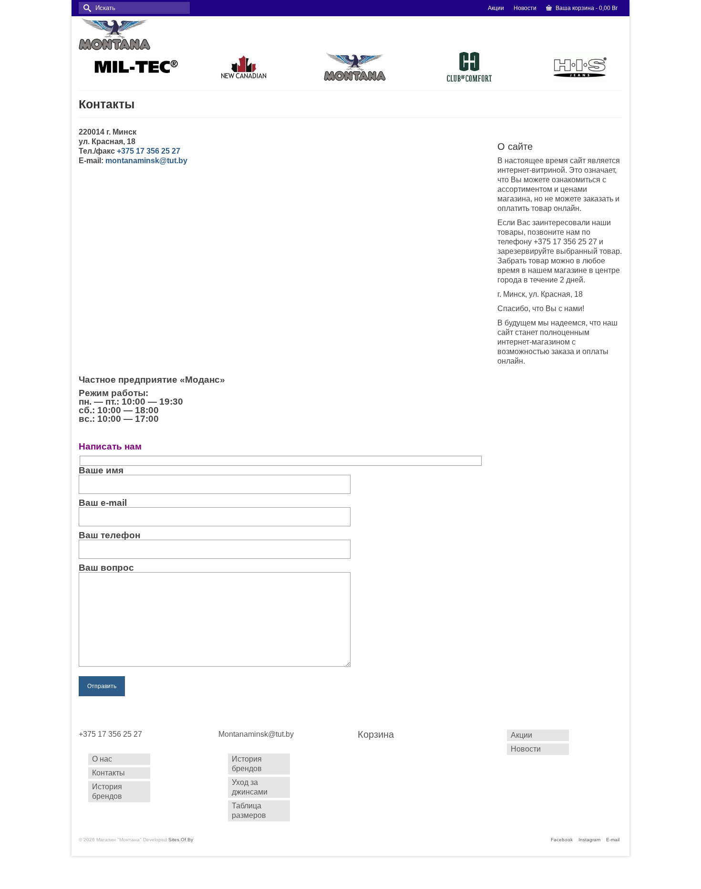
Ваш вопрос (106, 568)
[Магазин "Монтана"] (163, 34)
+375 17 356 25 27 (110, 734)
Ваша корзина (586, 8)
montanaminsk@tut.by (146, 161)
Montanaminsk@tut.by (256, 734)
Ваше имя (101, 470)
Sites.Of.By (180, 839)
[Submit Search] (86, 8)
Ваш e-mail (103, 503)
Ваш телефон (109, 535)
